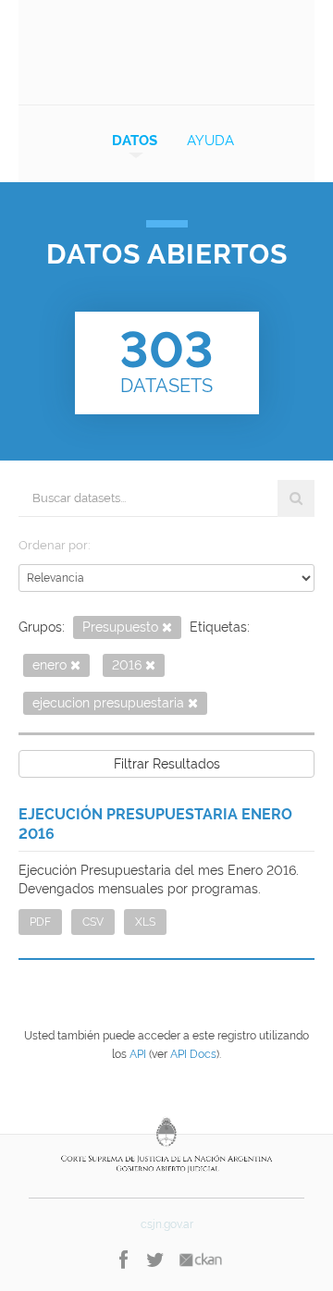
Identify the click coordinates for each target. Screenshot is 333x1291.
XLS (145, 922)
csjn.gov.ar (167, 1224)
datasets (166, 359)
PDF (40, 922)
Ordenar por (53, 545)
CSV (93, 922)
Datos (134, 140)
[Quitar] (167, 628)
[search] (296, 498)
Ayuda (210, 140)
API (138, 1054)
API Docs (193, 1054)
